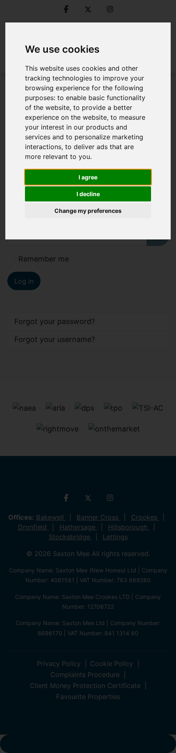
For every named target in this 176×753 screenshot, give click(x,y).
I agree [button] (88, 177)
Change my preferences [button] (88, 210)
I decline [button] (88, 193)
